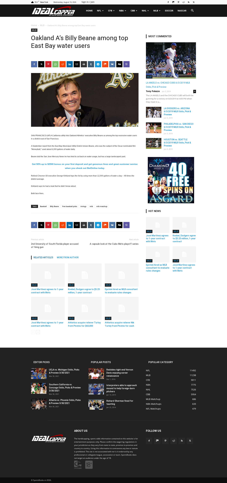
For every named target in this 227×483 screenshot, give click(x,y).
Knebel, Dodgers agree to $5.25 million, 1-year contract (184, 238)
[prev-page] (33, 332)
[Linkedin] (70, 225)
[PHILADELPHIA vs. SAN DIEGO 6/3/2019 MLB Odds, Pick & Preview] (153, 127)
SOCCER (169, 10)
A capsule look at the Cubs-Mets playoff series (114, 244)
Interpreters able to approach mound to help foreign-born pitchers (121, 388)
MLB (155, 10)
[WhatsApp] (55, 225)
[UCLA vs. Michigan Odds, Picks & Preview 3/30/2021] (38, 373)
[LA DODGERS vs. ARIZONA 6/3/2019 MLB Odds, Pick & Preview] (153, 112)
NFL (99, 10)
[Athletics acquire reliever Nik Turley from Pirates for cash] (122, 308)
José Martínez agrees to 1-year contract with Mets (157, 238)
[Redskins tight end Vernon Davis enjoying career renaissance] (96, 373)
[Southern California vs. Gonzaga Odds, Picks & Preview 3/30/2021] (38, 388)
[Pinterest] (178, 2)
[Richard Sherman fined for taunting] (96, 404)
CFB (110, 10)
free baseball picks (69, 206)
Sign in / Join (88, 1)
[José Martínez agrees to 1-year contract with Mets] (48, 275)
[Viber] (126, 225)
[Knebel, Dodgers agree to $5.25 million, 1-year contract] (85, 275)
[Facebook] (168, 2)
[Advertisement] (113, 43)
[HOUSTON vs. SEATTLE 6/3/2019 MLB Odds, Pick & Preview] (153, 143)
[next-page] (38, 332)
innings (83, 206)
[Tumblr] (91, 225)
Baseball (43, 206)
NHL (144, 10)
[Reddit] (183, 2)
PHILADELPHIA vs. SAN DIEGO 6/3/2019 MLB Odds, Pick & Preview (178, 127)
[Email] (77, 225)
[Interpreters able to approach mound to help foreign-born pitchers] (96, 389)
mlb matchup (101, 206)
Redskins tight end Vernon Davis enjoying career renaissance (119, 372)
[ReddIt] (62, 225)
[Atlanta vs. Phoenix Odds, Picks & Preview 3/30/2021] (38, 404)
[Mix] (173, 2)
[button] (192, 10)
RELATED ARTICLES (43, 257)
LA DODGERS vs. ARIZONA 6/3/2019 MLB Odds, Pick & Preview (177, 111)
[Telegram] (98, 225)
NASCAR (182, 10)
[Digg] (119, 225)
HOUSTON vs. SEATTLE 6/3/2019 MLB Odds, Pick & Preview (177, 142)
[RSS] (188, 2)
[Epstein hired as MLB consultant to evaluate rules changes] (122, 275)
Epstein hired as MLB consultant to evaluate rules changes (157, 268)
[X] (193, 2)
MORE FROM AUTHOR (68, 257)
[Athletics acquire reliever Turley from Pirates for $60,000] (85, 308)
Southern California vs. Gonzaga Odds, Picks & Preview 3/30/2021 (65, 387)
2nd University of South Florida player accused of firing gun (54, 246)
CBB (133, 10)
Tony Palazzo (153, 91)
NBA (121, 10)
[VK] (112, 225)
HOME (89, 10)
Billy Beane (54, 206)
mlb (91, 206)
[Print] (84, 225)
